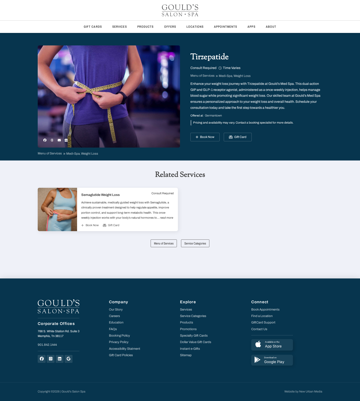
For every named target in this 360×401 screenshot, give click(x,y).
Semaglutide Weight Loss (100, 195)
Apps (251, 26)
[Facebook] (42, 359)
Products (145, 26)
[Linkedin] (60, 359)
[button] (45, 140)
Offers (170, 26)
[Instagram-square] (51, 359)
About (271, 26)
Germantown (213, 115)
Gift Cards (93, 26)
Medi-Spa (225, 76)
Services (119, 26)
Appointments (225, 26)
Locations (195, 26)
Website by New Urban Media (303, 391)
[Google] (68, 359)
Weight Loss (242, 76)
